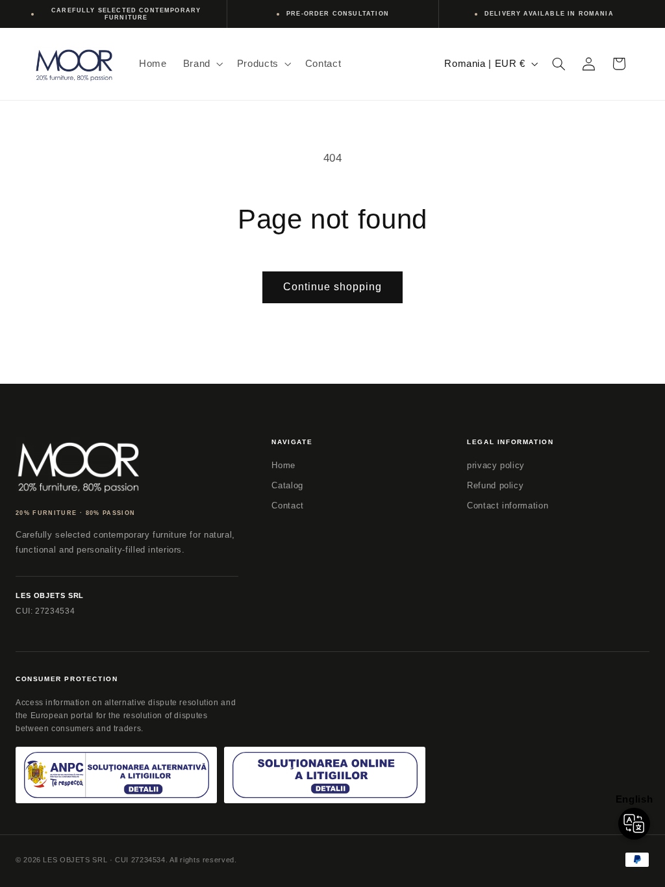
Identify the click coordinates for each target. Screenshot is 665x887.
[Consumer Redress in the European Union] (324, 775)
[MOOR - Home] (77, 465)
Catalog (287, 485)
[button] (202, 63)
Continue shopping (333, 286)
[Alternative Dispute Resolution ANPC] (116, 775)
